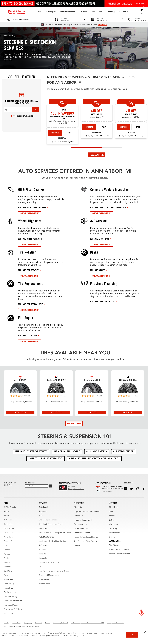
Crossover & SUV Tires (13, 609)
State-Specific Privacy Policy (115, 623)
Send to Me (55, 133)
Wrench (77, 546)
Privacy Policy (28, 623)
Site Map (6, 623)
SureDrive (8, 571)
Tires (111, 512)
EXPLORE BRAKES (97, 270)
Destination (8, 524)
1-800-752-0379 (140, 20)
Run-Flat (7, 563)
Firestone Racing (10, 597)
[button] (39, 12)
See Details (62, 138)
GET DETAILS (102, 25)
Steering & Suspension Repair (51, 524)
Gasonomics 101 (81, 524)
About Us (78, 507)
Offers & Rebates (81, 529)
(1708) (100, 396)
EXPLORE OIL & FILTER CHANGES (32, 207)
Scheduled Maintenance (49, 575)
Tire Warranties (10, 592)
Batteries (42, 550)
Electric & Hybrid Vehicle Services (52, 541)
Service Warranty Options (119, 554)
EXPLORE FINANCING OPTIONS (102, 301)
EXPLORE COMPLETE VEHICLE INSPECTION (108, 207)
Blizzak (6, 516)
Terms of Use (16, 623)
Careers (47, 623)
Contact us (8, 485)
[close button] (145, 632)
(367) (136, 396)
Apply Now (71, 486)
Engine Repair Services (48, 520)
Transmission (44, 579)
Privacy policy (78, 636)
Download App (106, 491)
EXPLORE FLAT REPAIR (27, 335)
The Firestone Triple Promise (85, 541)
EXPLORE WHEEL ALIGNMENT (30, 238)
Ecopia (6, 545)
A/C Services (44, 545)
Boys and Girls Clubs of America (87, 512)
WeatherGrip (9, 541)
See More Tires (74, 423)
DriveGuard (8, 533)
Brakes (41, 516)
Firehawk (7, 567)
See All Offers (96, 154)
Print (69, 133)
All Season (8, 520)
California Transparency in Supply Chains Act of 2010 (87, 623)
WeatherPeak (9, 528)
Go (36, 109)
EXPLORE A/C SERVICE (99, 238)
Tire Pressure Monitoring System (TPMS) (55, 533)
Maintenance (114, 533)
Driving (112, 537)
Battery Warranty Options (119, 550)
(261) (28, 396)
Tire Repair (43, 528)
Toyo (6, 575)
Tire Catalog (9, 584)
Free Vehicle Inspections (49, 562)
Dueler (6, 558)
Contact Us (78, 516)
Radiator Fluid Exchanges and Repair (54, 571)
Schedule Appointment (83, 533)
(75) (64, 396)
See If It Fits (20, 412)
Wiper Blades (44, 584)
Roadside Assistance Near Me (86, 537)
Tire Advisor (9, 588)
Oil (40, 567)
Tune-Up (42, 554)
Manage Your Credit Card (76, 489)
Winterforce (8, 537)
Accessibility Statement (60, 623)
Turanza (7, 550)
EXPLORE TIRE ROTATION (28, 270)
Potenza (7, 554)
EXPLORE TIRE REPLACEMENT (30, 304)
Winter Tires (9, 614)
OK (132, 634)
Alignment (43, 511)
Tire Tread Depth (11, 605)
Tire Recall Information (13, 601)
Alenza (6, 511)
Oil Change (114, 529)
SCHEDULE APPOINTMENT (30, 213)
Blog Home (114, 507)
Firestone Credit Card (83, 520)
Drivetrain (43, 558)
